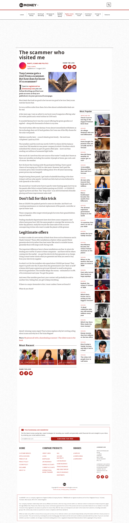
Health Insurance (62, 472)
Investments (60, 475)
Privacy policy (65, 489)
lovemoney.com (62, 487)
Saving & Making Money (59, 14)
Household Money (31, 14)
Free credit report (62, 469)
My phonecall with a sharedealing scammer (41, 338)
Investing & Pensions (88, 14)
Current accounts (48, 467)
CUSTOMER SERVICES (25, 453)
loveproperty (77, 459)
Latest (22, 14)
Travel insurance (62, 466)
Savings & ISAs (98, 14)
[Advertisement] (64, 34)
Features (107, 14)
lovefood (76, 453)
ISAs (58, 453)
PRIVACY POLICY (23, 462)
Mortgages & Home (50, 14)
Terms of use (56, 489)
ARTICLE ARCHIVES (24, 456)
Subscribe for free (65, 439)
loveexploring (78, 456)
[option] (28, 357)
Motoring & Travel (78, 14)
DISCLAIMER (22, 467)
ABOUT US (22, 470)
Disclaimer (73, 489)
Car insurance (61, 461)
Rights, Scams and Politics (37, 63)
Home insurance (62, 464)
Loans (44, 456)
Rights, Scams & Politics (69, 14)
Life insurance (46, 462)
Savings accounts (48, 464)
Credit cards (46, 453)
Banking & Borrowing (41, 14)
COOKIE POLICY (23, 464)
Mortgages (46, 459)
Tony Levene (31, 66)
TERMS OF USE (23, 459)
